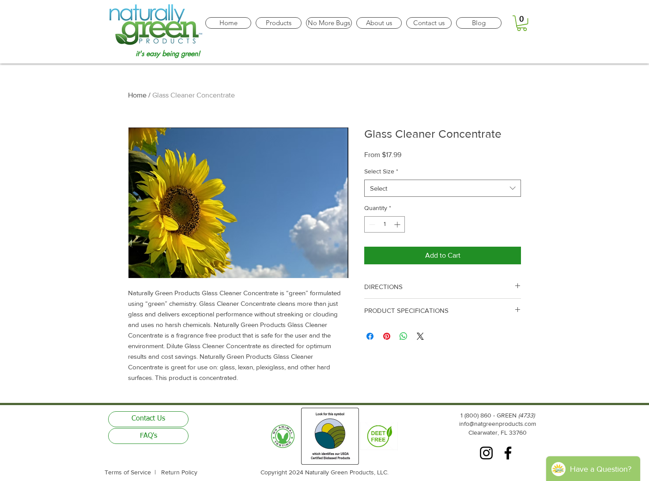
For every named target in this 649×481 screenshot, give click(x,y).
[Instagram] (486, 453)
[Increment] (398, 224)
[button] (522, 23)
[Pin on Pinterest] (386, 336)
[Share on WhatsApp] (403, 336)
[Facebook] (508, 453)
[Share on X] (420, 336)
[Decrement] (371, 224)
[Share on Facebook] (370, 336)
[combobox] (442, 188)
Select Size (381, 171)
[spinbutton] (384, 224)
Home (137, 95)
